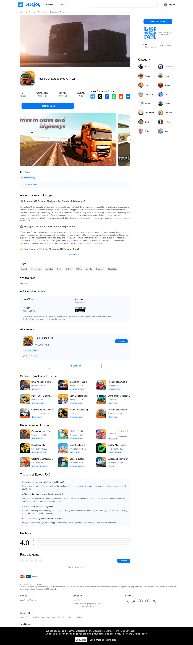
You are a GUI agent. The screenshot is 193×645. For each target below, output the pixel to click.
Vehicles (49, 269)
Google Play (24, 617)
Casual (24, 269)
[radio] (22, 561)
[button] (130, 139)
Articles (62, 4)
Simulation (42, 12)
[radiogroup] (31, 561)
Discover (49, 4)
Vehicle (89, 269)
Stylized (69, 269)
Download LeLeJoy (158, 21)
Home (22, 12)
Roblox (79, 617)
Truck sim (100, 269)
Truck (59, 269)
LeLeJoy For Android (28, 600)
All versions (75, 365)
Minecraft (71, 617)
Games (31, 12)
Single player (36, 269)
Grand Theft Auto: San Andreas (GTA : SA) (48, 617)
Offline (79, 269)
